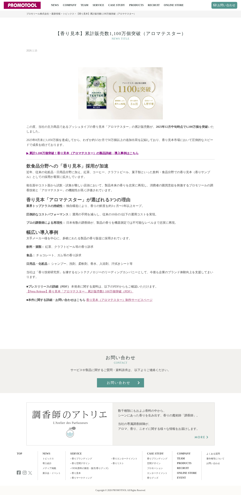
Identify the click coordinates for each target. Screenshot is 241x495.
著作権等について (215, 458)
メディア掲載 (49, 468)
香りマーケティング (82, 478)
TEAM (84, 5)
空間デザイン (154, 463)
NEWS (55, 5)
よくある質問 (213, 453)
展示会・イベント (52, 473)
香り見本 (76, 473)
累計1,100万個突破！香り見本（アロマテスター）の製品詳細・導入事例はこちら (84, 153)
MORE (200, 437)
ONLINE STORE (174, 5)
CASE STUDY (116, 5)
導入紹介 (47, 463)
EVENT (181, 477)
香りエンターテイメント (125, 458)
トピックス (48, 458)
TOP (19, 453)
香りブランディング (82, 458)
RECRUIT (154, 5)
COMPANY (69, 5)
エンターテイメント (157, 473)
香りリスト (118, 463)
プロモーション (155, 468)
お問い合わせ (226, 5)
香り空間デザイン (81, 463)
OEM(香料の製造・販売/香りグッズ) (90, 468)
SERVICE (98, 5)
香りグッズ (152, 478)
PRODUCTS (136, 5)
